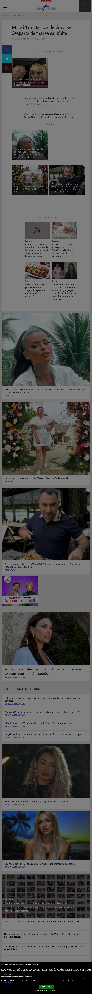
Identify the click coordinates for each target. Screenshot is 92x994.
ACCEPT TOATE (46, 986)
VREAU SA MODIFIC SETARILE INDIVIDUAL (45, 990)
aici (44, 971)
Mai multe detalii (76, 968)
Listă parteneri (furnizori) (6, 982)
